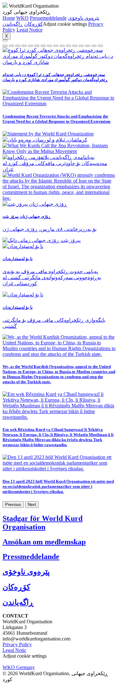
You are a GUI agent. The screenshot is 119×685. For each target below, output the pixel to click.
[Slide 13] (87, 46)
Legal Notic (14, 650)
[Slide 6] (43, 46)
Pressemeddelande (48, 18)
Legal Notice (30, 29)
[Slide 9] (62, 46)
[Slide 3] (24, 46)
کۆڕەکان (33, 24)
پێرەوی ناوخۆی (83, 18)
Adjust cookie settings (65, 24)
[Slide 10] (68, 46)
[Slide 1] (11, 46)
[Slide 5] (36, 46)
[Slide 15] (100, 46)
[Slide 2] (17, 46)
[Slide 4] (30, 46)
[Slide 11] (74, 46)
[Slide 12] (81, 46)
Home (9, 18)
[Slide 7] (49, 46)
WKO (22, 18)
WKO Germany (19, 667)
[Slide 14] (93, 46)
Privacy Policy (17, 644)
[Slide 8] (55, 46)
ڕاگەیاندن (13, 24)
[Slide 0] (5, 46)
